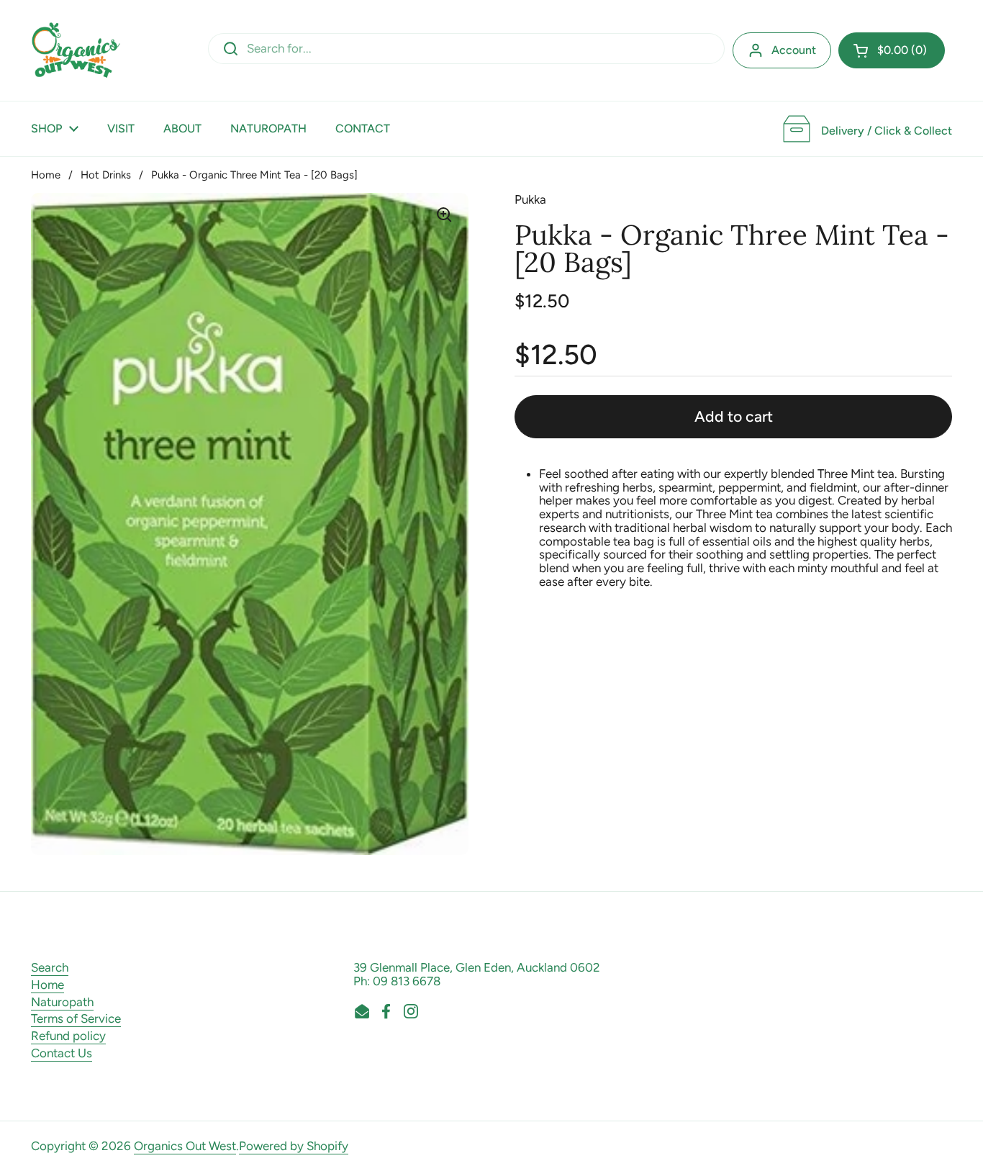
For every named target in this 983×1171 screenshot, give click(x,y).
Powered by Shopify (293, 1146)
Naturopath (62, 1002)
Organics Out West (185, 1146)
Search (49, 967)
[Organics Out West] (76, 50)
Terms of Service (76, 1018)
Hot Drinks (106, 174)
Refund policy (68, 1035)
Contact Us (61, 1053)
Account (793, 50)
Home (45, 174)
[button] (891, 50)
